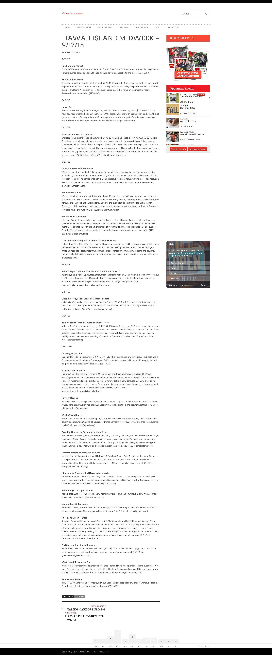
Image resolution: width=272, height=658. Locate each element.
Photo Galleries (105, 27)
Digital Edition (141, 27)
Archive (158, 27)
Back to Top (202, 646)
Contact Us (173, 27)
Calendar (123, 27)
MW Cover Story (84, 27)
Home (67, 27)
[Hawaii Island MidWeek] (99, 13)
